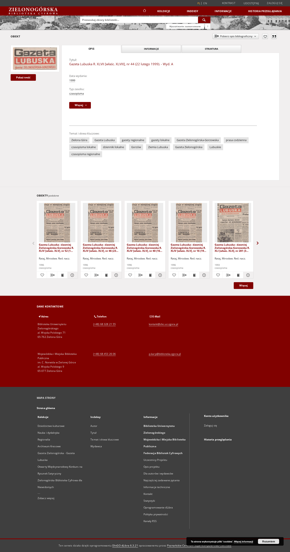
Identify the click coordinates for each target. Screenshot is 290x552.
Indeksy (192, 11)
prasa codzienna (236, 140)
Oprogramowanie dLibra (158, 507)
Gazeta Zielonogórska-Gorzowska (198, 140)
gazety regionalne (133, 140)
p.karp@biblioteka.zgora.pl (165, 354)
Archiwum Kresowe (49, 446)
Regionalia (44, 439)
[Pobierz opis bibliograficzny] (52, 275)
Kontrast (228, 3)
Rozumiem (268, 541)
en (205, 3)
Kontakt (148, 494)
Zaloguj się (275, 3)
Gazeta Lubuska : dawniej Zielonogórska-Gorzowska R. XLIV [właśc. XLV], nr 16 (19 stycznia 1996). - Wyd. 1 (188, 247)
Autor (93, 426)
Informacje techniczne (157, 487)
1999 (72, 80)
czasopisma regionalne (85, 154)
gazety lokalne (160, 140)
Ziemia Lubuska (158, 147)
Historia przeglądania (265, 11)
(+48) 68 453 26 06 (104, 354)
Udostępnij (251, 3)
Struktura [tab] (211, 48)
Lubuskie (215, 147)
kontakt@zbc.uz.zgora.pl (163, 324)
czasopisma (76, 93)
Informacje (223, 11)
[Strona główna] (144, 11)
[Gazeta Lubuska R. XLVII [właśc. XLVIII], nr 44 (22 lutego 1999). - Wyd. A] (35, 58)
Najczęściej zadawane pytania (162, 480)
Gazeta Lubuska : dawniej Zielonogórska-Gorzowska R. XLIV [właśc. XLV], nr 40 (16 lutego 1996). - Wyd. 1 (144, 247)
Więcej (243, 285)
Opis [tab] (91, 48)
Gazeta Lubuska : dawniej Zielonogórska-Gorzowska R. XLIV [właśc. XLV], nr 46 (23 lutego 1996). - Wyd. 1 (100, 247)
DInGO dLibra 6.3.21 (125, 545)
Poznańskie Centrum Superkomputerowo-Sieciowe (199, 545)
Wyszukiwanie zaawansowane (185, 26)
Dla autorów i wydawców (158, 473)
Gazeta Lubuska (104, 140)
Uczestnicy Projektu (155, 460)
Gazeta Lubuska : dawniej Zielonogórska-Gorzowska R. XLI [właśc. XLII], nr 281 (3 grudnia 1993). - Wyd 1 (232, 247)
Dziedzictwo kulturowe (51, 426)
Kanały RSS (150, 521)
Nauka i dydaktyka (48, 433)
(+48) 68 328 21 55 (104, 324)
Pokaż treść (23, 77)
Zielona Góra (79, 140)
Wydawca (96, 446)
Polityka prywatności (156, 514)
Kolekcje (163, 11)
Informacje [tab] (151, 48)
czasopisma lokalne (83, 147)
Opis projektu (152, 466)
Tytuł (93, 433)
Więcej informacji (243, 541)
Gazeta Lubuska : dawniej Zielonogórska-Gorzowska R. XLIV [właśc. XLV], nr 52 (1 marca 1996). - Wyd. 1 (56, 247)
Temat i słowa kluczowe (104, 439)
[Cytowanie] (274, 36)
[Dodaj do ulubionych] (265, 36)
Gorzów (136, 147)
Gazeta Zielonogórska (188, 147)
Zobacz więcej (46, 498)
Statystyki (149, 500)
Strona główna (46, 408)
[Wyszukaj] (204, 19)
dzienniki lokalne (113, 147)
